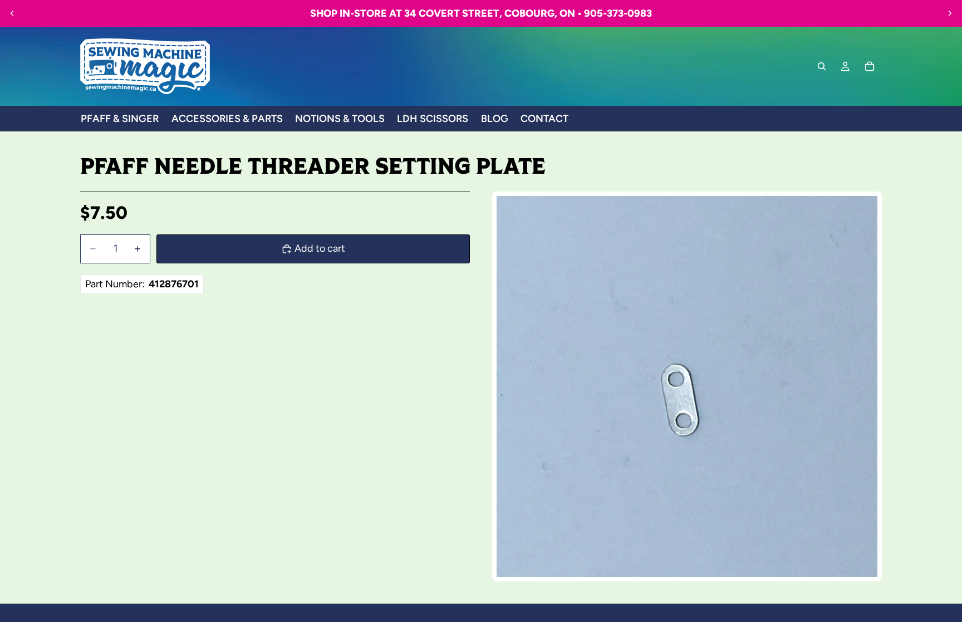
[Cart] (869, 66)
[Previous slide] (12, 13)
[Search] (821, 66)
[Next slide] (950, 13)
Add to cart (320, 248)
